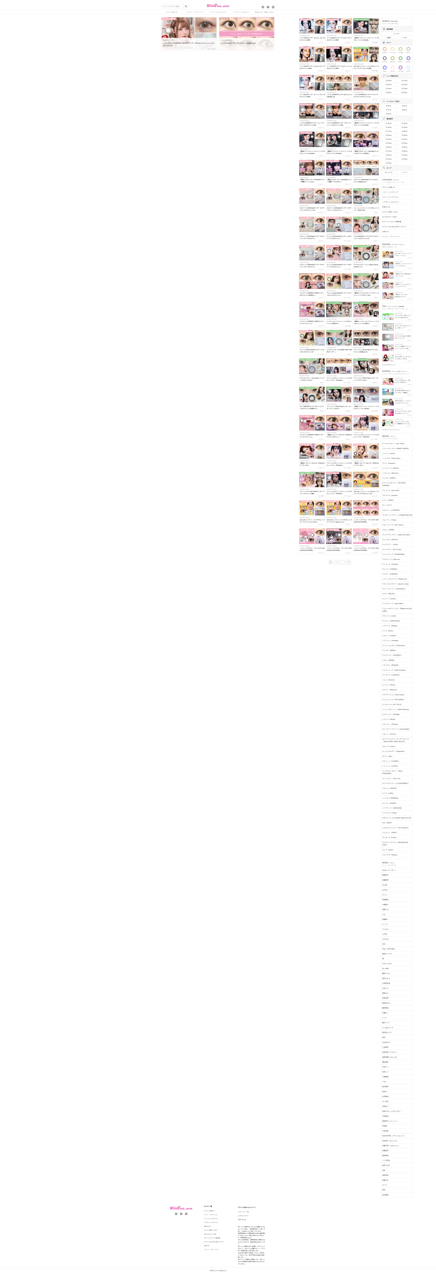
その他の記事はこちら (388, 364)
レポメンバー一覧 (243, 1212)
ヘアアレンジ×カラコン (241, 12)
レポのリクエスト (243, 1216)
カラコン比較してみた (390, 212)
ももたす (409, 257)
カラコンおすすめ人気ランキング (394, 226)
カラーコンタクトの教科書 (391, 221)
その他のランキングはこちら (391, 429)
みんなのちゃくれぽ (389, 217)
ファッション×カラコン (218, 12)
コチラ (249, 1237)
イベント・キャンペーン (391, 236)
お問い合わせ (242, 1219)
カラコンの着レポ (388, 187)
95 (349, 562)
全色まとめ (386, 207)
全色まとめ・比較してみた (264, 12)
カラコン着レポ (171, 12)
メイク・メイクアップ (195, 12)
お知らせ (385, 231)
